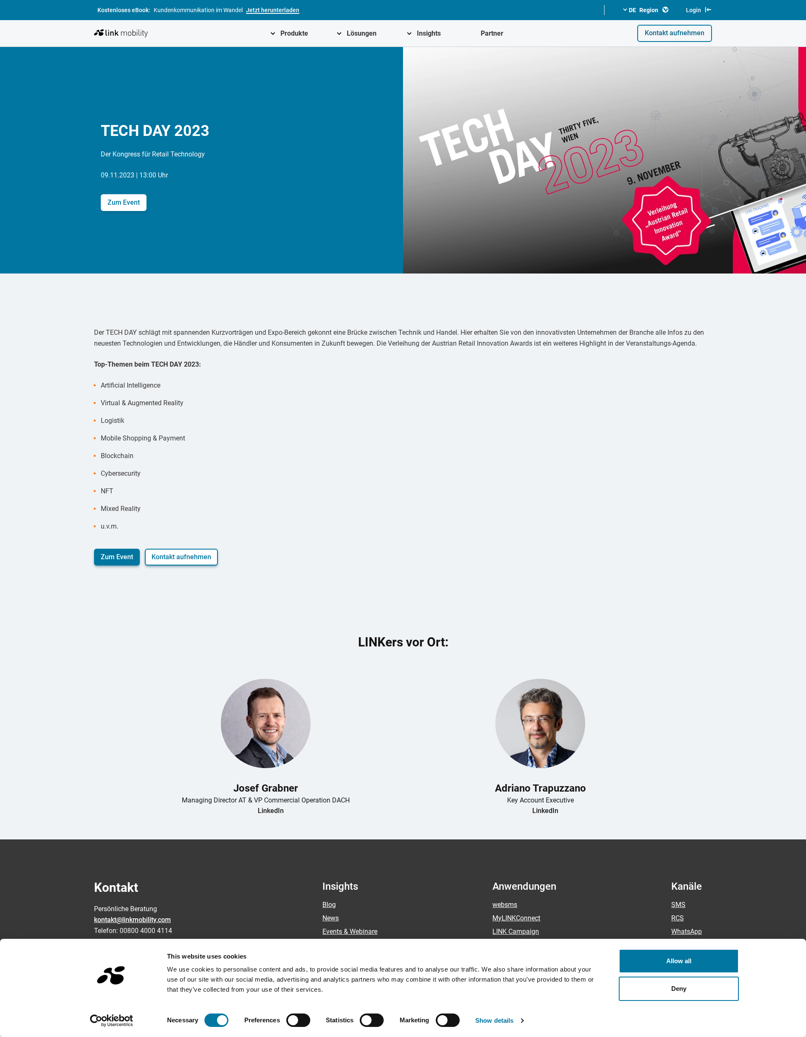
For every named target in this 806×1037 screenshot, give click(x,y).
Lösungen (362, 33)
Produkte (294, 33)
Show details (494, 1020)
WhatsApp (686, 931)
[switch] (298, 1020)
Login (693, 10)
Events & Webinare (349, 931)
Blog (329, 905)
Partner (492, 33)
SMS (678, 905)
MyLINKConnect (516, 918)
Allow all (679, 960)
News (330, 918)
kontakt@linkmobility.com (132, 920)
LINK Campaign (515, 931)
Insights (429, 33)
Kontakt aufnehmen (674, 33)
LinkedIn (271, 811)
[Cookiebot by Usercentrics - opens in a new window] (111, 1020)
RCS (677, 918)
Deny (678, 988)
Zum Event (123, 202)
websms (504, 905)
